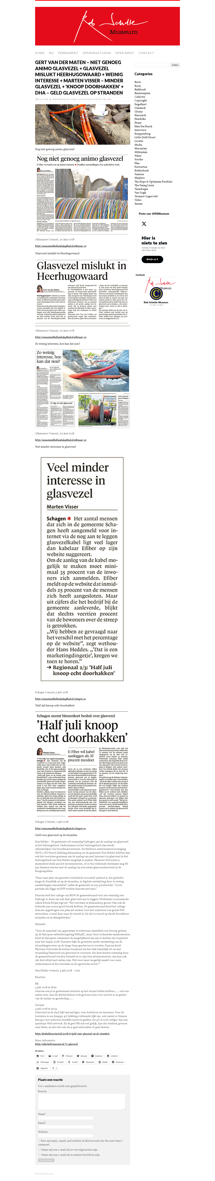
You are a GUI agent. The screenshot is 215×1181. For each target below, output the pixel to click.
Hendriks (140, 119)
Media (89, 99)
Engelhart (141, 104)
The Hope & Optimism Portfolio (153, 182)
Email (41, 1123)
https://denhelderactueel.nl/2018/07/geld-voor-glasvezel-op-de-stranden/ (72, 1034)
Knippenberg (142, 134)
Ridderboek (142, 171)
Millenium (141, 152)
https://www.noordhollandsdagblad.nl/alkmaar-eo (60, 246)
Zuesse (139, 204)
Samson (139, 174)
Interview (140, 130)
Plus (137, 163)
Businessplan (62, 99)
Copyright (141, 101)
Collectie (140, 97)
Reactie (42, 1091)
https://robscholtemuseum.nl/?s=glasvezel (56, 1044)
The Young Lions (144, 185)
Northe (139, 159)
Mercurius (141, 149)
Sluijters (140, 178)
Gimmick (140, 108)
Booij (138, 86)
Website (43, 1132)
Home (40, 53)
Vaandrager (141, 189)
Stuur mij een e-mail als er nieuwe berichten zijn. (71, 1155)
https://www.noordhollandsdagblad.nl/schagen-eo (60, 699)
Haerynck (140, 115)
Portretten (99, 99)
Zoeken (175, 65)
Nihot (138, 156)
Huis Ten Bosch (143, 126)
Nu (51, 53)
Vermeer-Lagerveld (146, 196)
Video (138, 200)
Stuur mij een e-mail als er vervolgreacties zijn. (70, 1150)
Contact (146, 53)
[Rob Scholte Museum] (107, 25)
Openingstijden (97, 53)
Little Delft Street (145, 137)
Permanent (68, 53)
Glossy (139, 112)
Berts (138, 82)
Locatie (81, 99)
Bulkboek (140, 90)
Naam (41, 1114)
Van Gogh (140, 193)
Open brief (124, 53)
